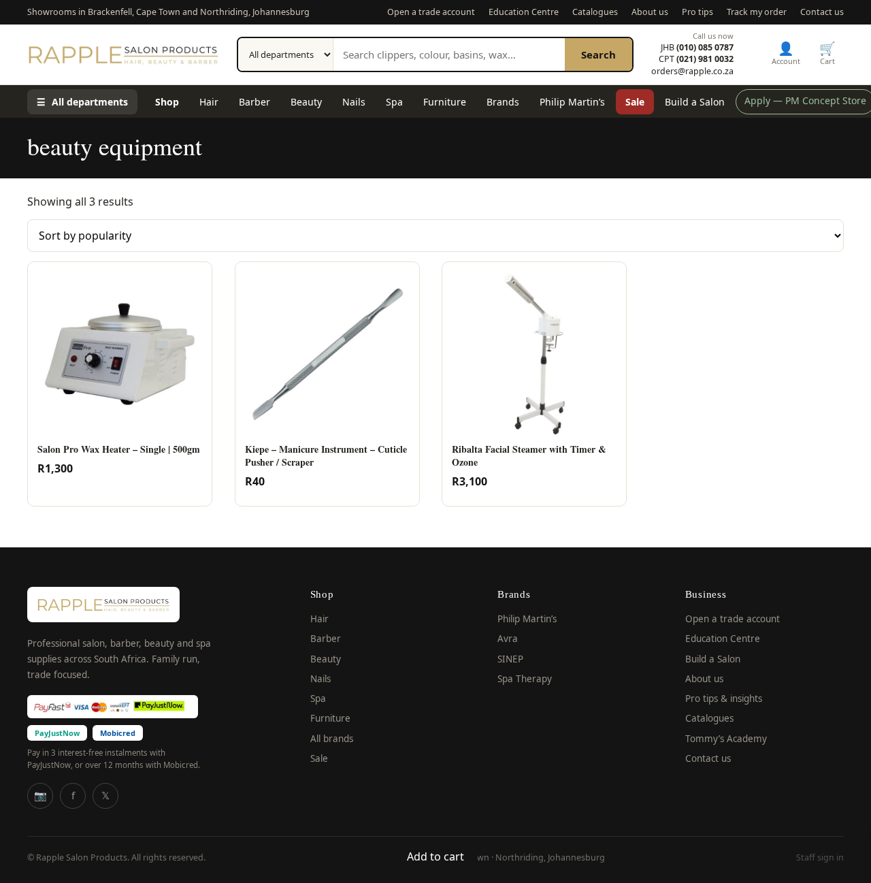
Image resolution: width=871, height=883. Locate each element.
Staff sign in (820, 857)
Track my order (757, 12)
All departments (82, 101)
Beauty (306, 101)
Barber (254, 101)
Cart (827, 52)
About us (649, 12)
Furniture (444, 101)
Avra (507, 638)
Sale (634, 101)
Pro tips (697, 12)
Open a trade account (431, 12)
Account (786, 52)
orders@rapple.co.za (692, 71)
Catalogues (595, 12)
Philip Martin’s (572, 101)
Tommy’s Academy (726, 739)
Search (598, 54)
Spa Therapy (524, 679)
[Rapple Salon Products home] (123, 54)
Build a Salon (695, 101)
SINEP (510, 659)
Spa (394, 101)
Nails (353, 101)
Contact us (822, 12)
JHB (697, 47)
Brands (503, 101)
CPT (696, 59)
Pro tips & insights (723, 698)
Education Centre (524, 12)
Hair (208, 101)
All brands (331, 739)
